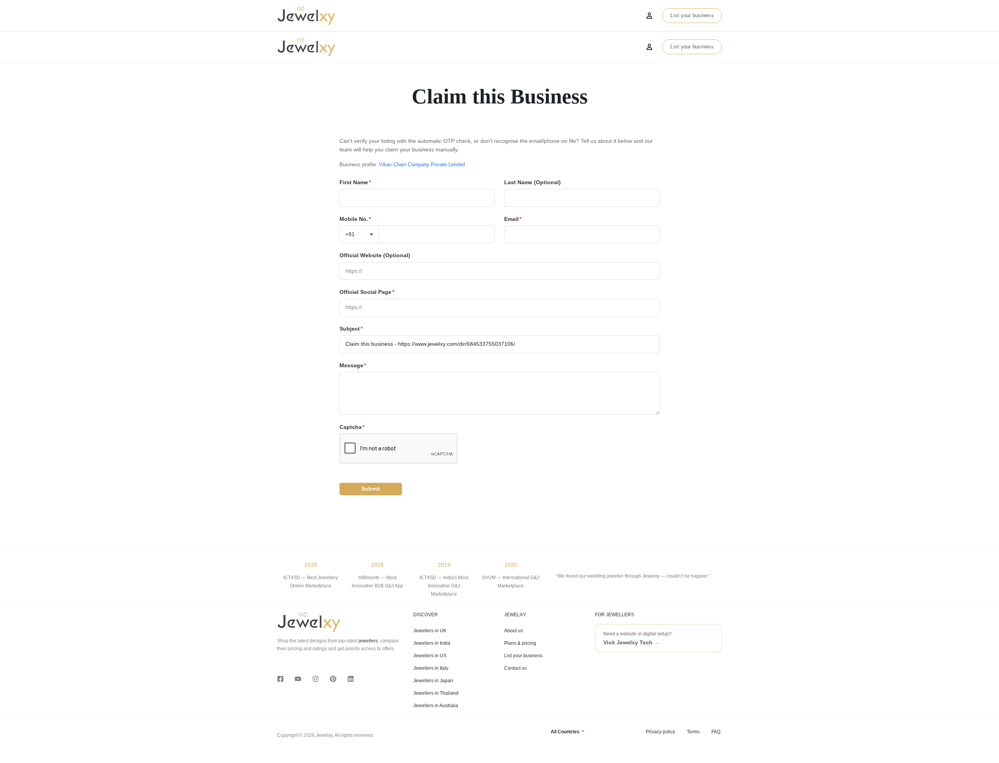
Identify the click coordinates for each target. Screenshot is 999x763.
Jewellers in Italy (430, 668)
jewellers (367, 641)
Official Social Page (367, 292)
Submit (370, 489)
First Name (355, 182)
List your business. (524, 655)
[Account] (649, 46)
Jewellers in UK (429, 630)
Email (512, 219)
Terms (693, 732)
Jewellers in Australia (435, 705)
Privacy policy (660, 732)
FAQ (715, 732)
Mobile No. (355, 219)
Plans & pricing (520, 643)
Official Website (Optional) (375, 255)
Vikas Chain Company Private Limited (422, 164)
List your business (692, 47)
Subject (351, 328)
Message (353, 365)
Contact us (515, 668)
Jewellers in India (431, 643)
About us (513, 630)
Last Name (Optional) (532, 182)
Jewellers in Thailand (436, 693)
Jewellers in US (429, 655)
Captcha (352, 427)
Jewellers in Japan (433, 680)
